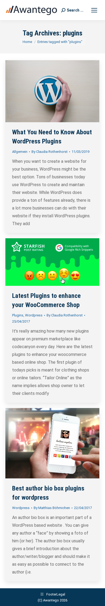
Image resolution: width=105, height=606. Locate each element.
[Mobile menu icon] (94, 10)
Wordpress (34, 315)
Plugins (17, 315)
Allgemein (19, 152)
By (50, 152)
